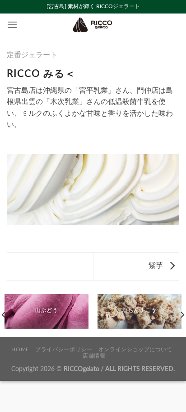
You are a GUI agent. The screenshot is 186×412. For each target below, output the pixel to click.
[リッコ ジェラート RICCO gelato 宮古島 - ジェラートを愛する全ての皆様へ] (93, 25)
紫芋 (157, 265)
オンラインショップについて (135, 349)
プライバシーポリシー (63, 349)
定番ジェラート (32, 55)
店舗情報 (94, 355)
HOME (20, 349)
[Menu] (12, 25)
